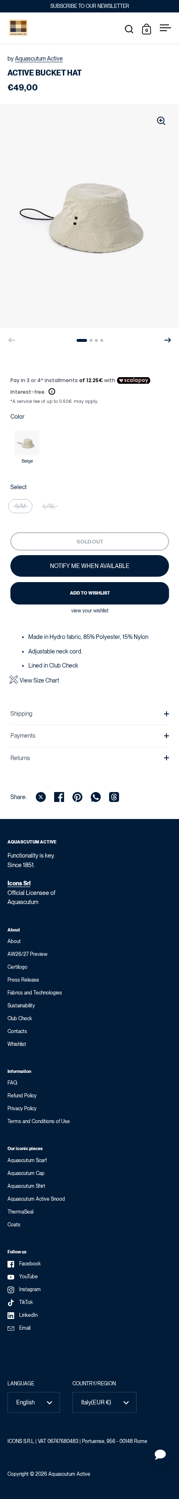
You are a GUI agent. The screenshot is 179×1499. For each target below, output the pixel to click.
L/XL (49, 506)
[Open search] (129, 28)
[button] (82, 340)
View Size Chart (39, 681)
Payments (22, 735)
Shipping (21, 713)
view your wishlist (90, 611)
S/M (20, 506)
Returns (20, 758)
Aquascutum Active (39, 58)
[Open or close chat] (160, 1455)
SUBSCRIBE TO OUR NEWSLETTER (89, 6)
